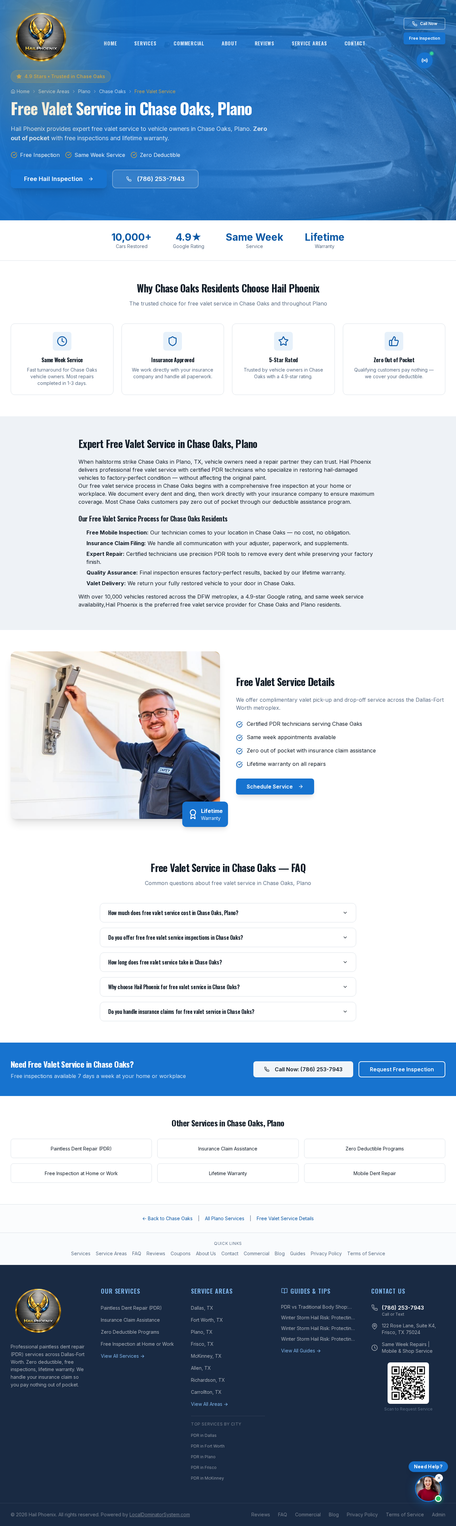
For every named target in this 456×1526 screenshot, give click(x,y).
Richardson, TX (208, 1380)
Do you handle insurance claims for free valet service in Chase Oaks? (181, 1012)
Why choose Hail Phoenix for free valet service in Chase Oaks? (174, 987)
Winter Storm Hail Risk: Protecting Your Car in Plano (317, 1339)
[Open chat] (428, 1488)
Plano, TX (202, 1332)
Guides (297, 1253)
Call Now (428, 23)
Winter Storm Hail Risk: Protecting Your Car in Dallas (317, 1318)
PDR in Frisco (204, 1467)
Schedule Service (270, 786)
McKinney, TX (206, 1356)
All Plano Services (224, 1218)
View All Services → (123, 1356)
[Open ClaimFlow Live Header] (425, 60)
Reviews (264, 43)
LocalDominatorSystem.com (160, 1514)
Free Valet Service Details (285, 1218)
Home (110, 43)
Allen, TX (201, 1368)
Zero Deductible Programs (130, 1332)
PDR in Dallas (204, 1435)
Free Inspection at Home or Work (137, 1344)
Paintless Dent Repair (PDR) (131, 1308)
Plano (84, 91)
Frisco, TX (202, 1344)
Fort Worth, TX (207, 1320)
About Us (206, 1253)
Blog (280, 1253)
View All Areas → (209, 1404)
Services (145, 43)
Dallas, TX (202, 1308)
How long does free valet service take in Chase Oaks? (165, 962)
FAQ (136, 1253)
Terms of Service (366, 1253)
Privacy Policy (326, 1253)
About (229, 43)
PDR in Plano (203, 1456)
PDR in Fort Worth (208, 1446)
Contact (355, 43)
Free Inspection (424, 38)
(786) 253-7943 (161, 178)
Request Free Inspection (402, 1069)
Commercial (189, 43)
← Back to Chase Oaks (167, 1218)
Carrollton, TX (206, 1392)
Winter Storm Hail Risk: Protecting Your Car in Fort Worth (317, 1328)
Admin (438, 1514)
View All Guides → (301, 1350)
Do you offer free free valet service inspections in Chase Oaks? (175, 937)
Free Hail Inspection (53, 178)
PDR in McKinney (207, 1478)
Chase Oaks (112, 91)
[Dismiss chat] (439, 1478)
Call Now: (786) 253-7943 (309, 1069)
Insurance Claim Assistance (130, 1320)
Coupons (181, 1253)
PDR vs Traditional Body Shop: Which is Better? (314, 1307)
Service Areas (309, 43)
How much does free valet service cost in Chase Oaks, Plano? (173, 913)
